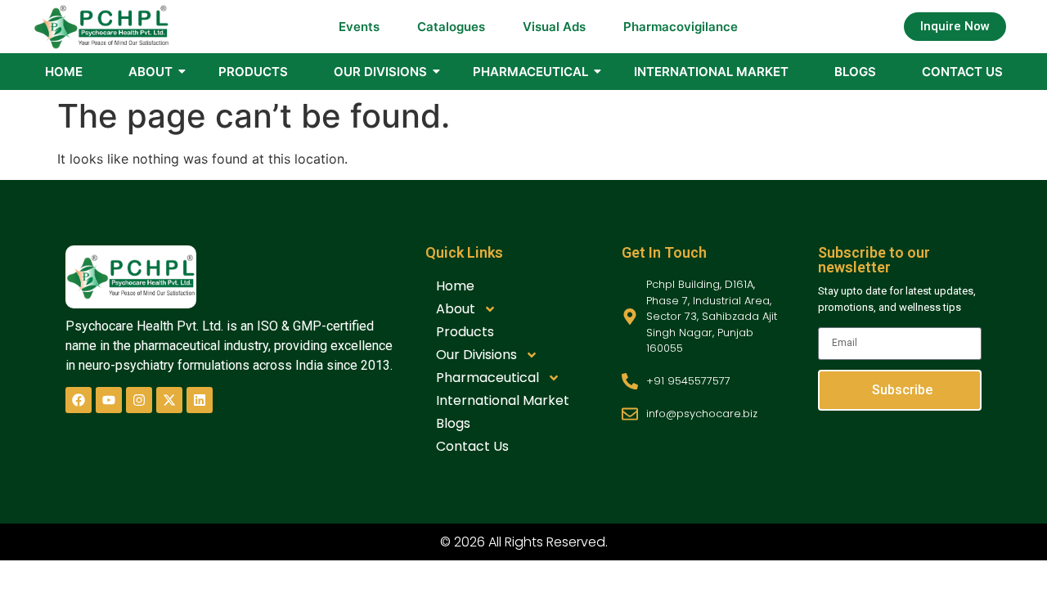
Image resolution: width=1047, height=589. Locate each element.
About (150, 71)
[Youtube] (109, 400)
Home (64, 71)
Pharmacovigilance (680, 26)
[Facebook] (78, 400)
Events (359, 26)
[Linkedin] (199, 400)
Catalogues (451, 26)
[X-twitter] (169, 400)
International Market (711, 71)
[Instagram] (139, 400)
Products (253, 71)
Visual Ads (554, 26)
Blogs (855, 71)
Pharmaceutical (530, 71)
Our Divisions (380, 71)
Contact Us (962, 71)
